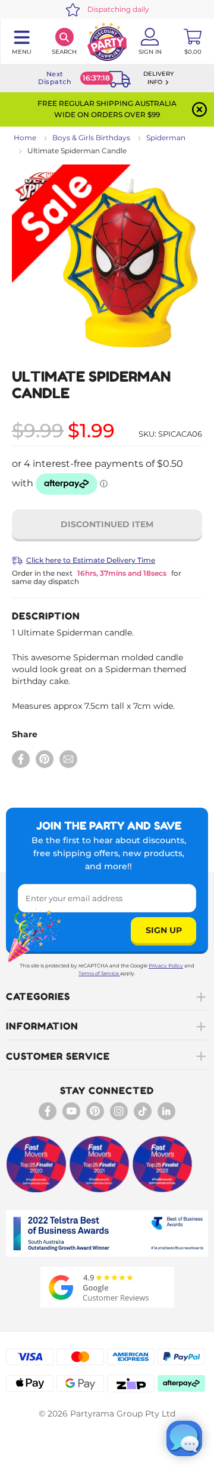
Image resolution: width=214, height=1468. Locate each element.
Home (25, 137)
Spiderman (165, 137)
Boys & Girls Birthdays (91, 137)
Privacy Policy (166, 966)
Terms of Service (98, 973)
